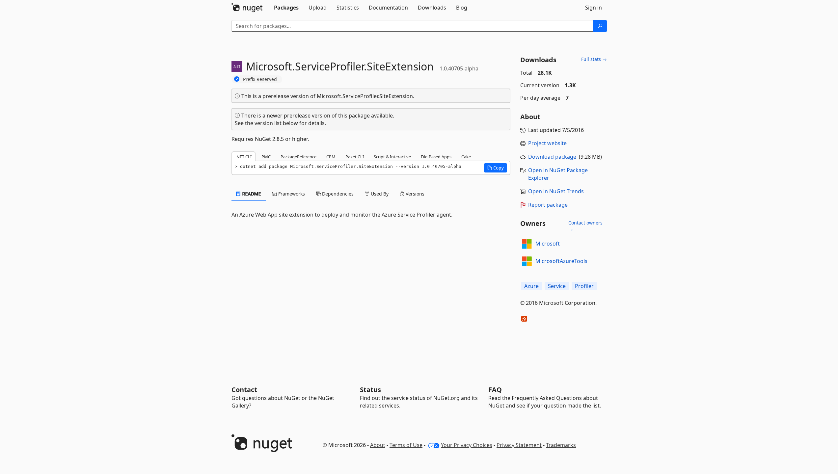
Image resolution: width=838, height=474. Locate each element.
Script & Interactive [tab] (392, 157)
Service (557, 286)
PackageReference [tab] (298, 157)
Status (370, 389)
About (377, 445)
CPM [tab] (331, 157)
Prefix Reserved (260, 79)
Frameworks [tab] (291, 194)
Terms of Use (406, 445)
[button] (495, 167)
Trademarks (561, 445)
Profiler (584, 286)
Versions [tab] (414, 194)
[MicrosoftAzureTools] (527, 261)
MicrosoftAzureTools (561, 261)
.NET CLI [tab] (243, 157)
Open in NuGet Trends (556, 191)
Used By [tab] (379, 194)
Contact (244, 389)
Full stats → (594, 59)
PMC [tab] (266, 157)
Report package (548, 204)
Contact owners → (585, 226)
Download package (552, 156)
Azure (531, 286)
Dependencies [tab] (337, 194)
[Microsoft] (527, 244)
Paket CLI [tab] (354, 157)
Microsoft (547, 243)
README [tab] (251, 194)
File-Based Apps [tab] (436, 157)
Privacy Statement (519, 445)
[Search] (600, 26)
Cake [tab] (466, 157)
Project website (547, 143)
